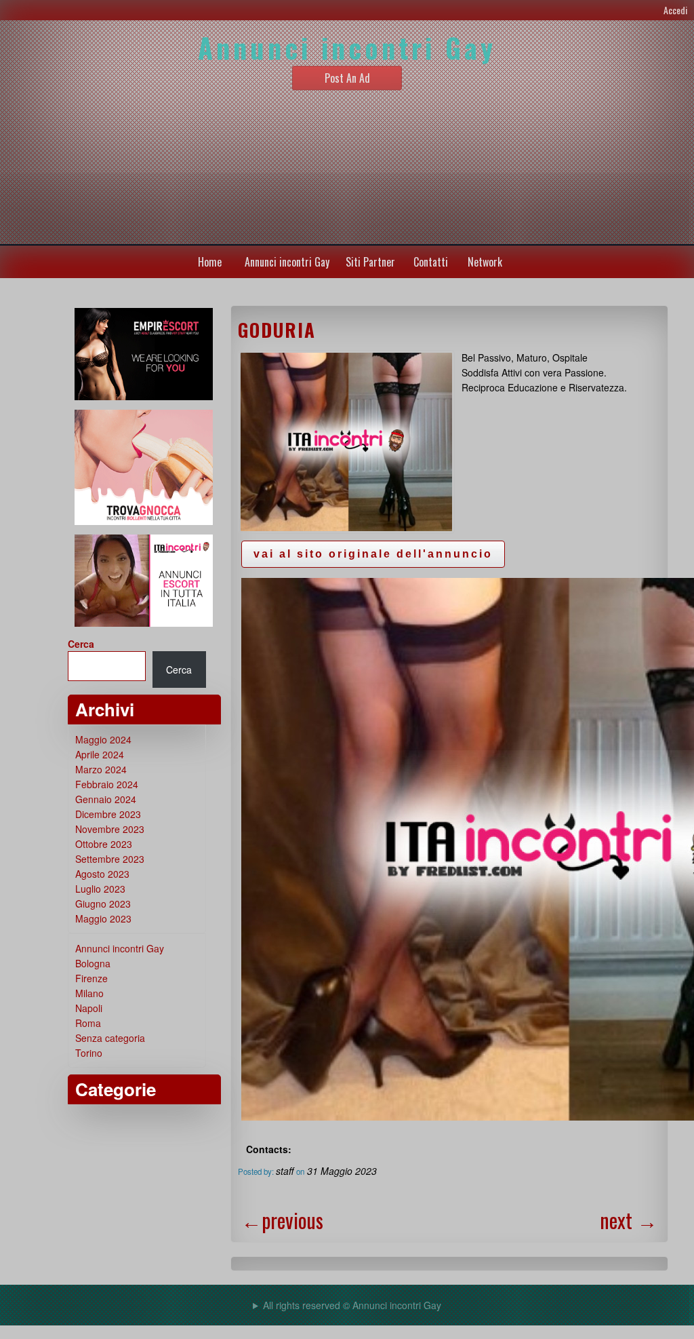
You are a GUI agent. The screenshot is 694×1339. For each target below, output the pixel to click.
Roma (88, 1023)
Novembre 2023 (109, 829)
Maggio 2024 (103, 739)
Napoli (88, 1008)
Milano (89, 993)
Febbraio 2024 (106, 784)
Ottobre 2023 (103, 844)
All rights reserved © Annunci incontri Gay (352, 1305)
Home (210, 262)
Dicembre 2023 (108, 814)
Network (485, 262)
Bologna (92, 963)
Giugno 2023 (103, 903)
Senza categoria (110, 1038)
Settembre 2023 (109, 859)
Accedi (675, 10)
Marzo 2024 (101, 769)
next (628, 1220)
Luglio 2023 (100, 888)
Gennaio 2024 (105, 799)
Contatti (430, 262)
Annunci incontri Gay (287, 262)
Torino (88, 1053)
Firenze (91, 978)
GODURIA (277, 329)
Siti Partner (370, 262)
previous (282, 1220)
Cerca (81, 644)
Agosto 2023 (102, 873)
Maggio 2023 (103, 918)
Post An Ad (347, 78)
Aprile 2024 (99, 754)
